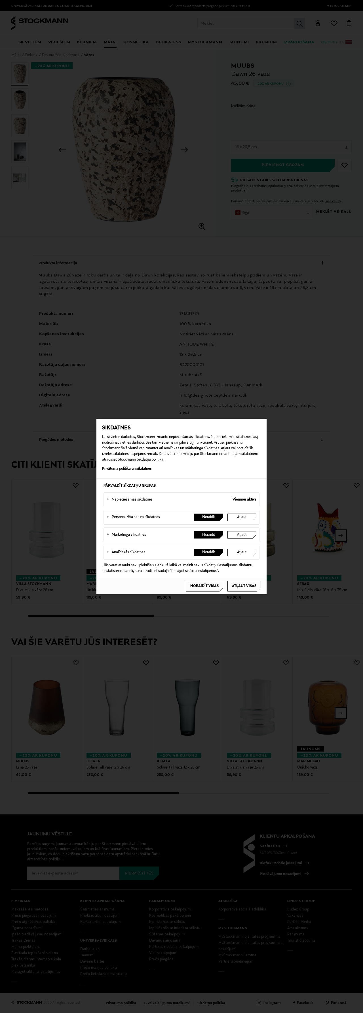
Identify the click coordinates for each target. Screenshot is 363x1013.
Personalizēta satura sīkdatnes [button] (133, 517)
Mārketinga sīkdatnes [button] (126, 534)
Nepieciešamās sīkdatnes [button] (130, 499)
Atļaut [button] (241, 517)
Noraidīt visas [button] (204, 586)
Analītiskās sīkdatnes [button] (126, 552)
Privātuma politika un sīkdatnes (127, 469)
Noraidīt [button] (208, 517)
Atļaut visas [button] (244, 586)
